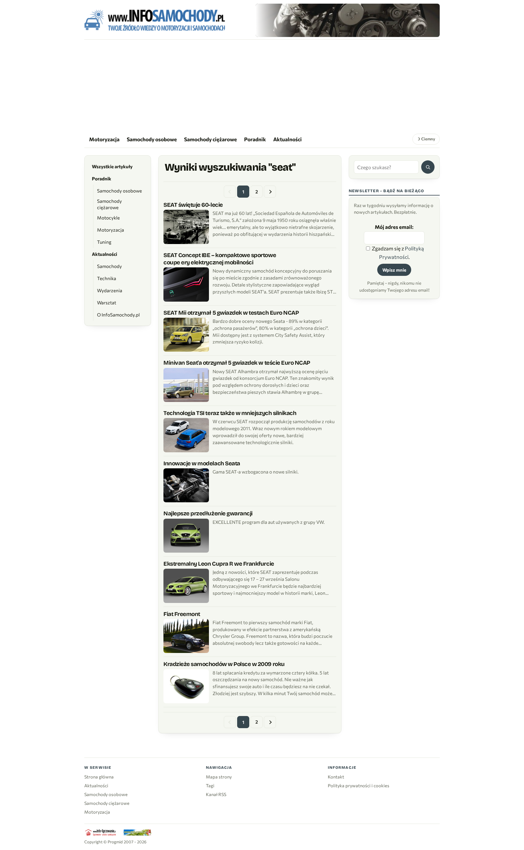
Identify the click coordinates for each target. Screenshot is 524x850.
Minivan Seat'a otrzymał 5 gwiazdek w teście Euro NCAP (236, 362)
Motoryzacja (104, 139)
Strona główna (99, 776)
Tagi (210, 785)
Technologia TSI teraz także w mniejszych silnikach (229, 413)
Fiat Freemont (181, 614)
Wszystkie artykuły (112, 166)
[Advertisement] (262, 85)
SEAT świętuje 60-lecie (193, 204)
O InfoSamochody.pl (118, 314)
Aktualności (287, 139)
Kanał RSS (216, 794)
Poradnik (255, 139)
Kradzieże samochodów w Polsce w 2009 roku (224, 664)
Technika (106, 278)
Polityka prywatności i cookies (358, 785)
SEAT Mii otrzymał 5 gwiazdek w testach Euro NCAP (231, 312)
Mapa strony (219, 776)
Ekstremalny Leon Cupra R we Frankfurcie (218, 563)
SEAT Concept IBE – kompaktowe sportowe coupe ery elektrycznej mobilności (219, 259)
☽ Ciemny (426, 138)
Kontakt (336, 776)
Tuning (104, 242)
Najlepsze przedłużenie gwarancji (208, 513)
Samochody (109, 266)
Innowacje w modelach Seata (201, 463)
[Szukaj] (428, 167)
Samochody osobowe (152, 139)
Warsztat (106, 302)
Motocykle (108, 217)
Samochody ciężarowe (210, 139)
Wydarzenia (109, 290)
